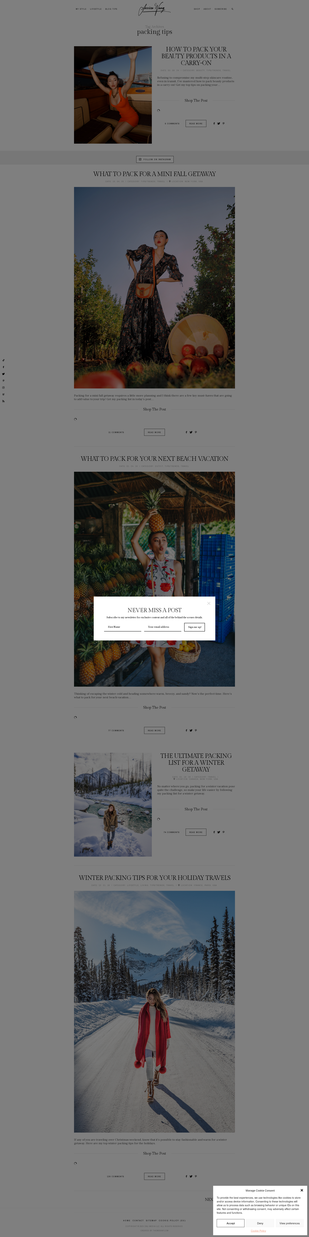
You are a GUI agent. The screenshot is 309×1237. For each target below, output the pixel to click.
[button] (302, 1190)
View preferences (289, 1223)
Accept (231, 1223)
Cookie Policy (258, 1231)
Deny (260, 1223)
